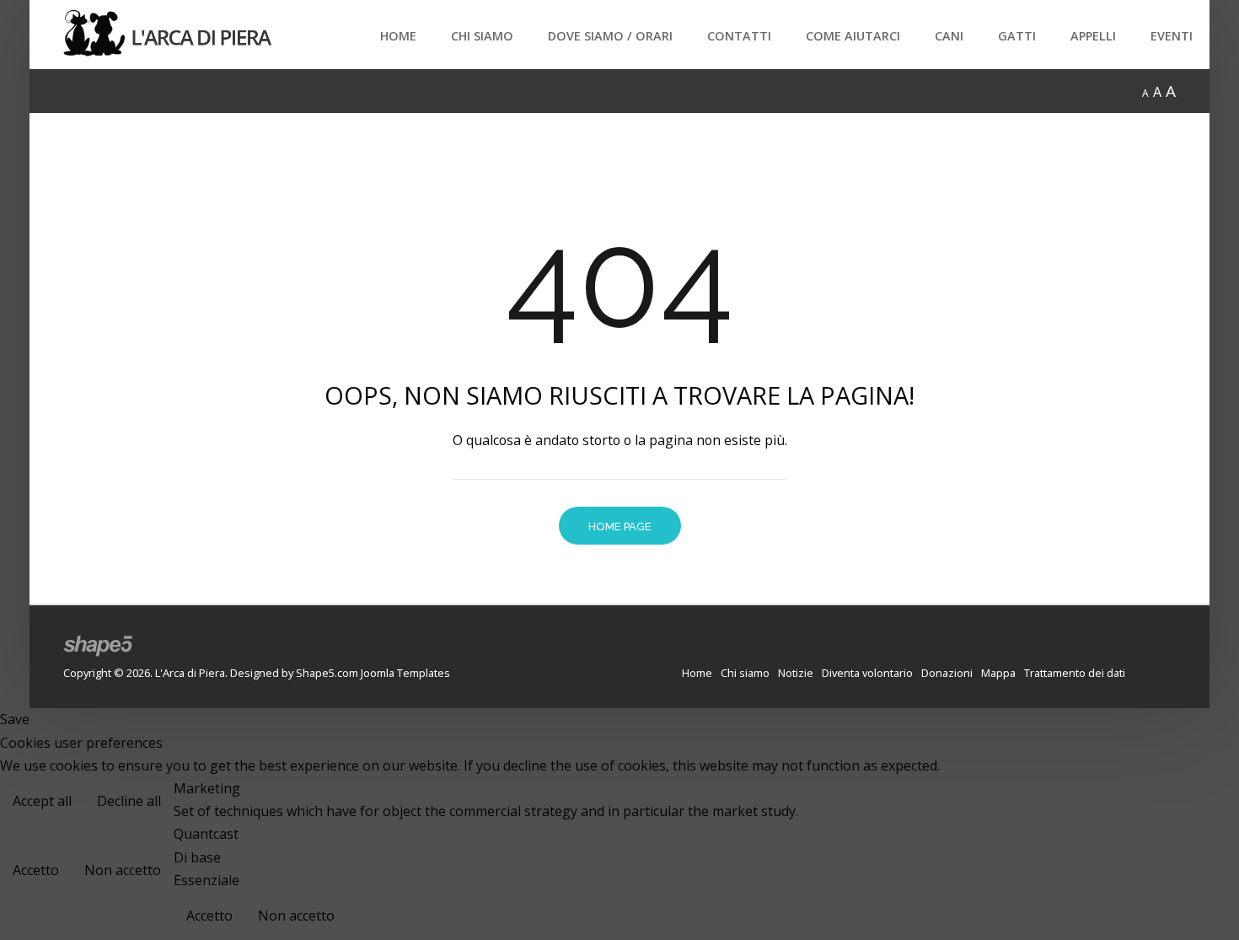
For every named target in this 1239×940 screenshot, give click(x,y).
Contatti (739, 36)
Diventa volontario (867, 672)
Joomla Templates (405, 672)
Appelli (1093, 36)
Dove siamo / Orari (610, 36)
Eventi (1171, 36)
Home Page (620, 526)
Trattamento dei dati (1074, 672)
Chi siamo (482, 36)
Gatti (1017, 36)
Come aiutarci (853, 36)
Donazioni (947, 672)
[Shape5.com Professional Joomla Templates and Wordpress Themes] (99, 646)
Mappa (998, 672)
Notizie (795, 672)
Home (398, 36)
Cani (949, 36)
